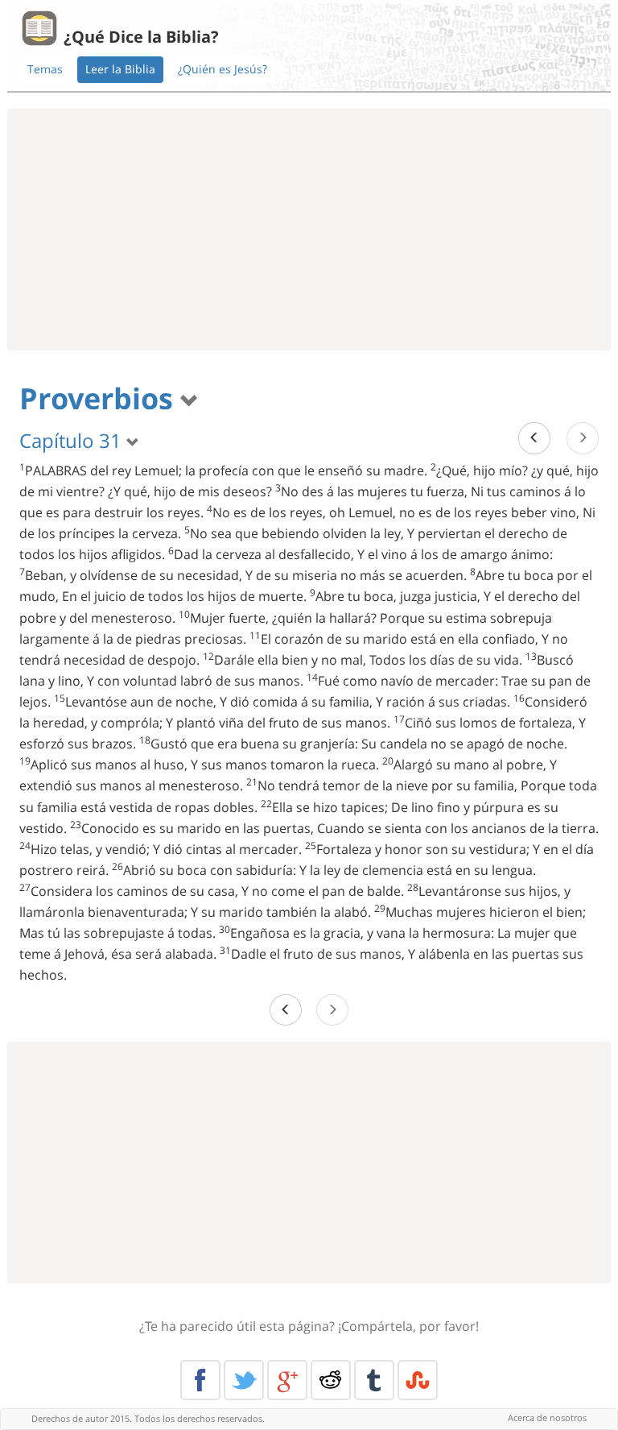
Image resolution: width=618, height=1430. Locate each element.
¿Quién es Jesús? (222, 69)
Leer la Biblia (120, 69)
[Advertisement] (309, 229)
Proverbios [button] (99, 398)
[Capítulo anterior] (534, 438)
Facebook (200, 1380)
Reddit (331, 1380)
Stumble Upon (418, 1380)
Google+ (287, 1380)
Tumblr (374, 1380)
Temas (45, 69)
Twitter (244, 1380)
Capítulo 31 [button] (72, 440)
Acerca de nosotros (547, 1417)
